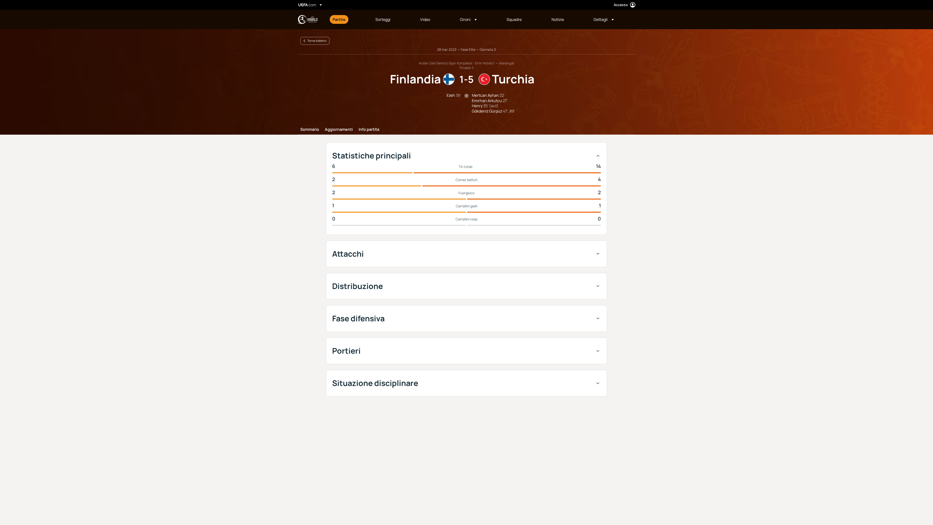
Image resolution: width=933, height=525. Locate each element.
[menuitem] (347, 19)
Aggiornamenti (339, 129)
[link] (339, 19)
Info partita (369, 129)
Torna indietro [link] (316, 41)
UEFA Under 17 (307, 19)
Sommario (309, 129)
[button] (468, 19)
